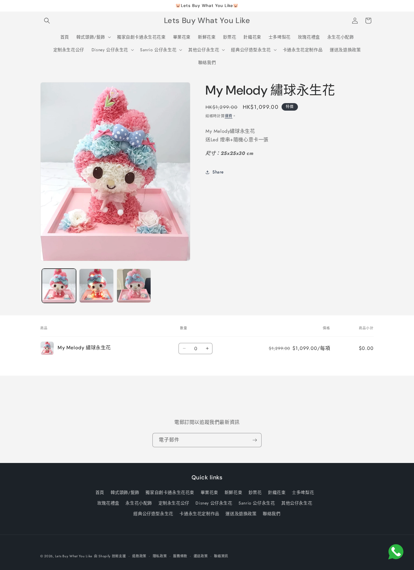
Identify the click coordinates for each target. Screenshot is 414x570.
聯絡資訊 (221, 555)
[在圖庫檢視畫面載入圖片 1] (59, 286)
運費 (228, 116)
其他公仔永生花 (296, 503)
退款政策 (139, 555)
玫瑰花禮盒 (108, 503)
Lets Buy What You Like (73, 556)
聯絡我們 (271, 514)
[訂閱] (254, 440)
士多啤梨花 (303, 492)
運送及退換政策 (240, 514)
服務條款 (180, 555)
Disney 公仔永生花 (213, 503)
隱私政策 (160, 555)
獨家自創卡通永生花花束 (169, 492)
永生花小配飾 (138, 503)
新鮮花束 (233, 492)
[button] (47, 20)
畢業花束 (209, 492)
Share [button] (218, 172)
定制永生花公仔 (174, 503)
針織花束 (276, 492)
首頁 (99, 492)
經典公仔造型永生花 (153, 514)
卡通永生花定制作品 (199, 514)
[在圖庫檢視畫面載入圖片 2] (96, 286)
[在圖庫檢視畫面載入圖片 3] (134, 286)
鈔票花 (255, 492)
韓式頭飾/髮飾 (125, 492)
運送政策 (201, 555)
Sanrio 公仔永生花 (257, 503)
